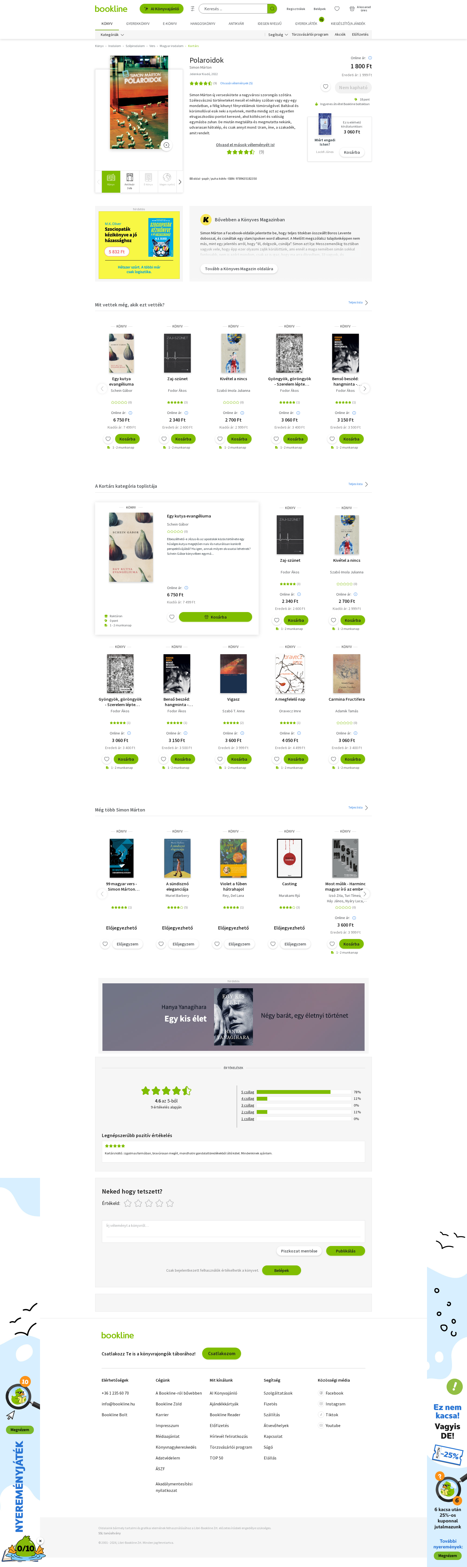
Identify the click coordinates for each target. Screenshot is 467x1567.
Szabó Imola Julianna (233, 390)
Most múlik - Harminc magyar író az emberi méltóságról (345, 886)
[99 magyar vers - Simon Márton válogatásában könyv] (122, 858)
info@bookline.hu (118, 1403)
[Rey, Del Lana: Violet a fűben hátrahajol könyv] (233, 858)
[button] (179, 182)
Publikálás (345, 1251)
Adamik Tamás (346, 711)
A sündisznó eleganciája (177, 886)
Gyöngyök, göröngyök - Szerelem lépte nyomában (289, 381)
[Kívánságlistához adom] (326, 86)
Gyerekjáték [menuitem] (309, 21)
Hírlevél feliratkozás (229, 1436)
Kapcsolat (273, 1436)
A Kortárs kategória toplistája (126, 486)
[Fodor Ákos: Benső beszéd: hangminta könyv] (345, 353)
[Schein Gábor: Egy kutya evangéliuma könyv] (121, 353)
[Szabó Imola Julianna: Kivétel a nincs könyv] (233, 353)
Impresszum (167, 1425)
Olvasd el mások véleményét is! (245, 144)
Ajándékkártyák (224, 1403)
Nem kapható (353, 87)
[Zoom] (166, 145)
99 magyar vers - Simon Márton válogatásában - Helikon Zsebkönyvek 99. (122, 886)
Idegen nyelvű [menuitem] (270, 23)
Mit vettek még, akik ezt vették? (130, 305)
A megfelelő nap (290, 699)
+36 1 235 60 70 (115, 1393)
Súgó (268, 1447)
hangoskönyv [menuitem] (203, 23)
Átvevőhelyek (276, 1425)
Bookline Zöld (169, 1403)
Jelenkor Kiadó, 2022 (203, 74)
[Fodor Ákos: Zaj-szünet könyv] (177, 353)
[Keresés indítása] (272, 9)
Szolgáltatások (278, 1393)
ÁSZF (160, 1468)
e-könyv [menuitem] (170, 23)
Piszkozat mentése (299, 1251)
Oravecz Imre (290, 711)
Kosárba (352, 152)
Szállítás (272, 1414)
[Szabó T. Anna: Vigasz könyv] (233, 673)
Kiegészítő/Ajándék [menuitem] (348, 23)
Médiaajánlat (168, 1436)
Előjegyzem (127, 944)
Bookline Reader (225, 1414)
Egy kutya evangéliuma (121, 381)
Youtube (333, 1425)
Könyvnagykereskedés (176, 1447)
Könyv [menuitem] (107, 23)
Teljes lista (355, 302)
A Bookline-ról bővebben (179, 1393)
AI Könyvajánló (165, 8)
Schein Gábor (121, 390)
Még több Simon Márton (120, 810)
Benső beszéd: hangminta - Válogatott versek (345, 381)
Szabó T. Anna (233, 711)
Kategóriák (110, 34)
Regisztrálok (296, 9)
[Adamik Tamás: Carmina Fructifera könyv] (347, 673)
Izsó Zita (336, 895)
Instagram (335, 1403)
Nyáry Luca (354, 900)
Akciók (340, 34)
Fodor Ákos (177, 390)
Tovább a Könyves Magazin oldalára (239, 268)
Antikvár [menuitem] (236, 23)
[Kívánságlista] (337, 9)
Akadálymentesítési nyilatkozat (174, 1487)
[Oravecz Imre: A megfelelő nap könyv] (290, 673)
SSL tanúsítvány (109, 1533)
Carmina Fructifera (347, 699)
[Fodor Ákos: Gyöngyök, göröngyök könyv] (289, 353)
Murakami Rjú (289, 895)
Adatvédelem (168, 1458)
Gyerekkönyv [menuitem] (137, 23)
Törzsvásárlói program (310, 34)
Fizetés (270, 1403)
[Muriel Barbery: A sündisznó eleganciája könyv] (177, 858)
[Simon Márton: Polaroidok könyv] (139, 102)
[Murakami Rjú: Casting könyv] (289, 858)
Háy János (335, 900)
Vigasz (233, 699)
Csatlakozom (221, 1353)
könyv (121, 326)
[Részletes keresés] (193, 9)
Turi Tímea (353, 895)
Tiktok (332, 1414)
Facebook (334, 1393)
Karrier (162, 1414)
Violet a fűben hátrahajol (233, 886)
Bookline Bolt (115, 1414)
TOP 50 (216, 1458)
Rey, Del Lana (233, 895)
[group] (111, 182)
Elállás (270, 1458)
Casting (289, 883)
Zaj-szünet (177, 378)
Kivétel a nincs (233, 378)
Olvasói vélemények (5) (236, 83)
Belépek (320, 9)
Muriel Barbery (177, 895)
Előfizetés (360, 34)
